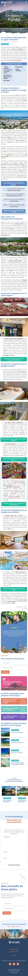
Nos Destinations (4, 28)
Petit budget (7, 80)
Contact (14, 955)
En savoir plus (7, 687)
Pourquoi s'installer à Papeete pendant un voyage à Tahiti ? (8, 70)
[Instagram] (14, 964)
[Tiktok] (18, 964)
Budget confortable (18, 69)
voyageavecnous (15, 926)
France (11, 28)
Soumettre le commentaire (14, 865)
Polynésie (16, 28)
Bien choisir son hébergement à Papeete (7, 77)
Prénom (5, 851)
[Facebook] (10, 964)
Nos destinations (14, 949)
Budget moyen (19, 67)
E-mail (5, 858)
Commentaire (7, 836)
